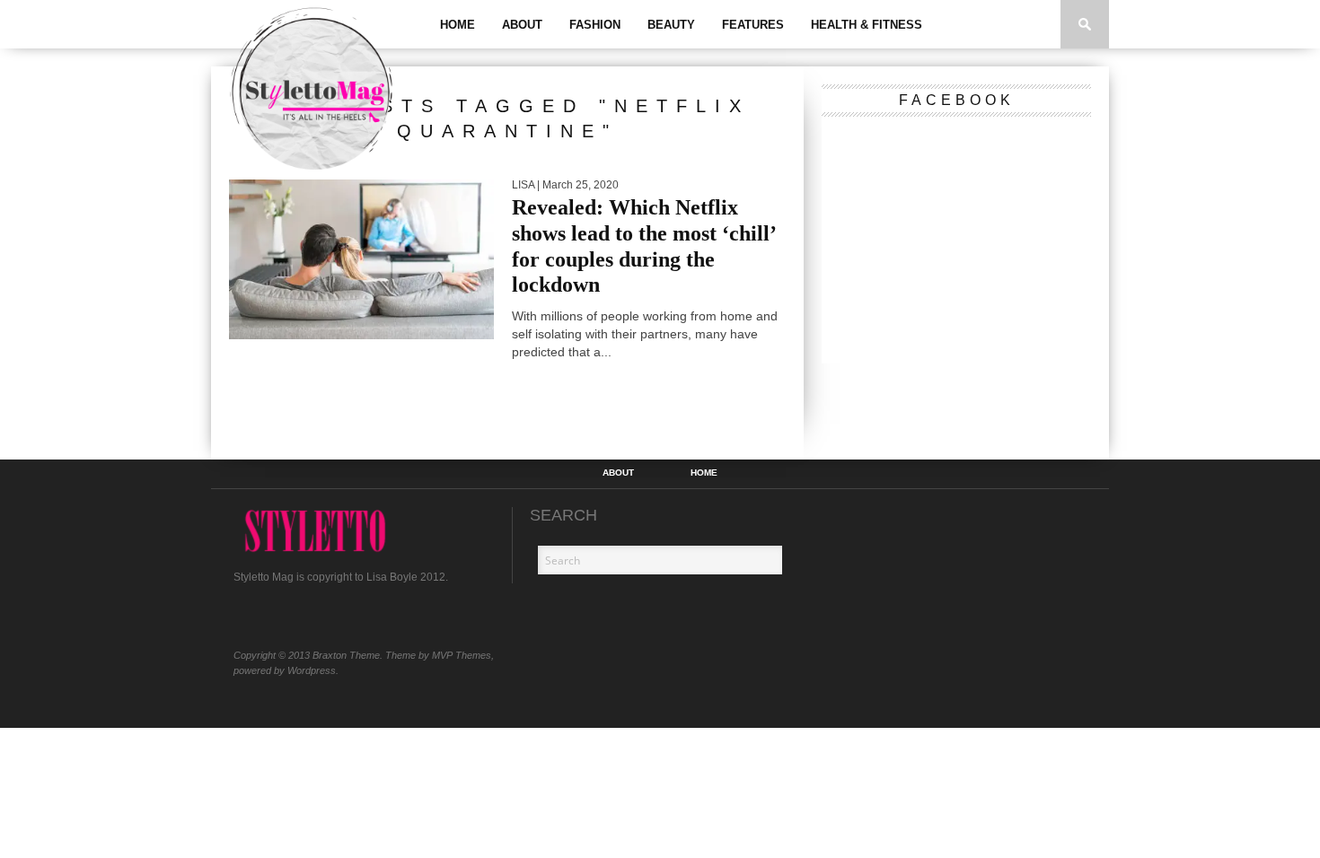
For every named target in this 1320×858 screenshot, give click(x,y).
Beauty (671, 24)
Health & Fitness (866, 24)
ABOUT (522, 24)
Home (457, 24)
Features (753, 24)
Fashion (594, 24)
